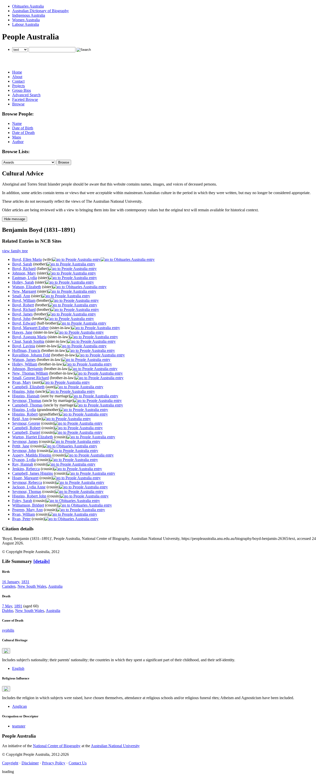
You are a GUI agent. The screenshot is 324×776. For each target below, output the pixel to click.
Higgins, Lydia (24, 409)
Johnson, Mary (24, 273)
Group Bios (21, 90)
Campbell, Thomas (27, 405)
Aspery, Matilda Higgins (31, 455)
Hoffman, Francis (26, 350)
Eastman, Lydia (24, 278)
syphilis (8, 630)
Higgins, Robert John (29, 496)
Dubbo (7, 610)
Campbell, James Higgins (32, 473)
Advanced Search (26, 95)
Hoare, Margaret (25, 478)
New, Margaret (24, 291)
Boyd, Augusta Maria (29, 337)
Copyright (10, 763)
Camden (8, 586)
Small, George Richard (30, 378)
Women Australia (26, 20)
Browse (18, 104)
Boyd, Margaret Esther (30, 328)
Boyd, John (21, 318)
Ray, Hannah (22, 464)
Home (17, 72)
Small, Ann (21, 296)
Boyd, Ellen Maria (27, 259)
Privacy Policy (53, 763)
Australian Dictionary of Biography (40, 11)
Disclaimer (30, 763)
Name (17, 123)
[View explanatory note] (6, 651)
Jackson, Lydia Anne (29, 487)
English (18, 668)
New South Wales (31, 586)
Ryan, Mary (21, 382)
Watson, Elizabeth (26, 287)
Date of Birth (22, 128)
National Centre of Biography (56, 746)
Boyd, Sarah (22, 264)
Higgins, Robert (25, 414)
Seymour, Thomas (26, 400)
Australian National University (115, 746)
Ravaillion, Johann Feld (31, 355)
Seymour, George (26, 423)
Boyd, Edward (24, 323)
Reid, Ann (20, 419)
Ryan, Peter (21, 519)
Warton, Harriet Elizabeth (32, 437)
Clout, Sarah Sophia (28, 341)
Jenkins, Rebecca (26, 469)
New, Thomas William (30, 373)
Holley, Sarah (23, 282)
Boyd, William (23, 300)
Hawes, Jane (22, 332)
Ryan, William (23, 514)
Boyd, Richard (24, 268)
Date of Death (23, 132)
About (17, 77)
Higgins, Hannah (25, 396)
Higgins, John (23, 391)
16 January (10, 582)
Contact (18, 81)
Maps (16, 137)
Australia (55, 586)
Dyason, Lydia (24, 460)
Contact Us (78, 763)
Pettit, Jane (20, 446)
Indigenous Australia (28, 15)
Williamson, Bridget (28, 505)
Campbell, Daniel (26, 432)
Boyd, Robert (23, 305)
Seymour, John (24, 450)
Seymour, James (25, 441)
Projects (18, 86)
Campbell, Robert (26, 428)
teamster (18, 726)
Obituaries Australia (28, 6)
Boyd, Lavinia (23, 346)
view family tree (15, 251)
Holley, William (24, 364)
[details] (41, 561)
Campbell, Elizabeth (28, 387)
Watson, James (24, 359)
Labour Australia (25, 24)
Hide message (14, 219)
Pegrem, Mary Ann (27, 510)
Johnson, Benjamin (27, 369)
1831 (25, 582)
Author (18, 142)
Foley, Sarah (22, 500)
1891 (18, 606)
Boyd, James (22, 314)
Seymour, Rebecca (27, 482)
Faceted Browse (25, 99)
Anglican (19, 706)
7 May (7, 606)
